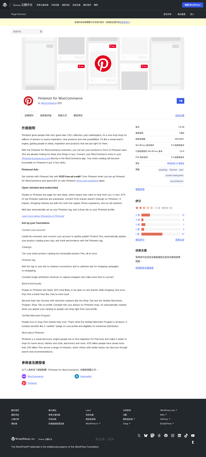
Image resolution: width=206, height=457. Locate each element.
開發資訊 (78, 115)
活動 (125, 415)
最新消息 (15, 415)
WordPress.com (168, 410)
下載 (180, 101)
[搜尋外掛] (41, 31)
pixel (181, 170)
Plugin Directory (18, 14)
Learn (88, 410)
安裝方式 (62, 115)
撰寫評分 (140, 239)
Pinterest (32, 383)
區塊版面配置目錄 (56, 423)
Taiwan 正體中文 (45, 439)
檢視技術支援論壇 (144, 267)
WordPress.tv (93, 423)
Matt (163, 415)
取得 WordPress (193, 5)
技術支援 (179, 115)
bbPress (165, 419)
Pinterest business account (36, 158)
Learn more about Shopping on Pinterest (43, 216)
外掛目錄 (52, 419)
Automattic (86, 376)
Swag (127, 423)
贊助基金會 (129, 419)
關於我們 (15, 410)
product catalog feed (174, 175)
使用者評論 (45, 115)
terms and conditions (87, 180)
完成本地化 (124, 22)
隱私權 (14, 423)
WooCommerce (49, 103)
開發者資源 (91, 419)
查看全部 (179, 239)
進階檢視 (140, 189)
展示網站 (52, 410)
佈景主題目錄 (54, 415)
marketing (163, 170)
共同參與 (127, 410)
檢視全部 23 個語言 (175, 163)
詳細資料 (29, 115)
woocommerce (176, 181)
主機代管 (15, 419)
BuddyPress (167, 423)
